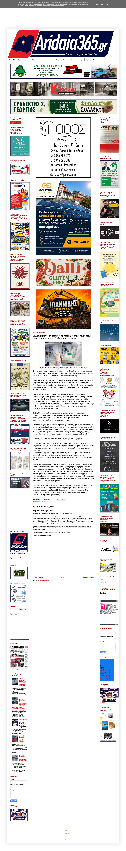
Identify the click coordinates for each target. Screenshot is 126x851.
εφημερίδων (24, 669)
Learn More (99, 4)
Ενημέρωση (43, 59)
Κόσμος (58, 59)
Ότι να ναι (66, 59)
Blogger (65, 839)
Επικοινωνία (96, 59)
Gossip (73, 59)
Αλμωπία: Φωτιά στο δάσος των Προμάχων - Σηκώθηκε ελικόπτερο (22, 739)
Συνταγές (80, 59)
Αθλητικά (34, 59)
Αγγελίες (88, 59)
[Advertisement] (63, 16)
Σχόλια (104, 582)
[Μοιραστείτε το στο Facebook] (63, 499)
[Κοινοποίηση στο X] (61, 499)
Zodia (116, 624)
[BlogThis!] (59, 499)
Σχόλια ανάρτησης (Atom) (46, 580)
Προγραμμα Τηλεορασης (15, 639)
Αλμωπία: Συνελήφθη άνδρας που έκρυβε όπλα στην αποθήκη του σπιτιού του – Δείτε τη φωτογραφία (19, 682)
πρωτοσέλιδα (16, 669)
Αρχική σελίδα (62, 577)
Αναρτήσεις (105, 580)
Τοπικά (27, 59)
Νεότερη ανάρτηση (38, 577)
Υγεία (45, 501)
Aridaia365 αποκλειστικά (16, 59)
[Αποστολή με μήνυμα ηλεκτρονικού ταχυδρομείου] (57, 499)
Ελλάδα (51, 59)
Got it (107, 4)
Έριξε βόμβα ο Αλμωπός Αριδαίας (23, 721)
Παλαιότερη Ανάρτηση (88, 577)
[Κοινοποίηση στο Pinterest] (64, 499)
